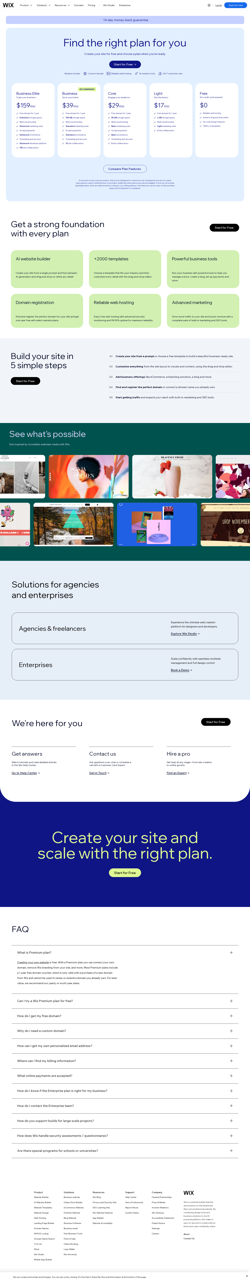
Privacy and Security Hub (104, 1202)
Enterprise (124, 5)
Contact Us (189, 1238)
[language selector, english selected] (209, 5)
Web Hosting (40, 1218)
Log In (218, 5)
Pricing (91, 5)
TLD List (38, 1244)
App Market (98, 1218)
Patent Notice (158, 1223)
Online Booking (71, 1244)
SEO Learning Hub (101, 1207)
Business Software (72, 1223)
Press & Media (158, 1202)
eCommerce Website (74, 1207)
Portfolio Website (72, 1212)
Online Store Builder (73, 1202)
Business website (72, 1197)
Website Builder (41, 1197)
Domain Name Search (44, 1238)
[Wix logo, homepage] (8, 5)
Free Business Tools (73, 1233)
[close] (247, 1276)
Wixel (36, 1249)
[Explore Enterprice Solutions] (125, 664)
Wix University (70, 1254)
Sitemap (156, 1228)
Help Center (130, 1197)
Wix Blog (97, 1197)
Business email (71, 1228)
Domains (79, 5)
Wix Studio (109, 5)
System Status (132, 1212)
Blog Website (70, 1218)
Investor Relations (160, 1207)
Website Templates (43, 1207)
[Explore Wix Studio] (125, 628)
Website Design (41, 1212)
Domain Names (41, 1228)
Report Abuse (131, 1207)
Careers (155, 1233)
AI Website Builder (42, 1202)
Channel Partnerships (162, 1197)
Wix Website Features (103, 1212)
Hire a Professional (134, 1202)
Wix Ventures (158, 1212)
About (187, 1234)
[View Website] (89, 476)
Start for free (236, 5)
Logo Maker (69, 1249)
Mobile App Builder (43, 1259)
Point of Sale (70, 1238)
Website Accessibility (103, 1223)
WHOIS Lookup (41, 1233)
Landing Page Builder (44, 1223)
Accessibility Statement (163, 1218)
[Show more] (125, 952)
